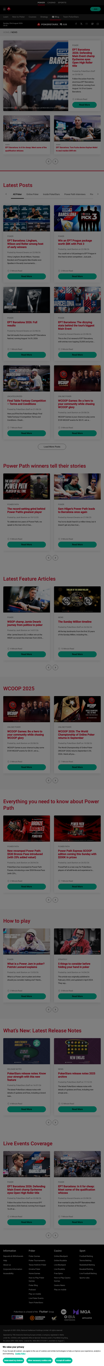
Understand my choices (13, 1360)
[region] (52, 1354)
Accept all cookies (63, 1360)
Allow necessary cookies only (39, 1360)
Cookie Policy (20, 1354)
